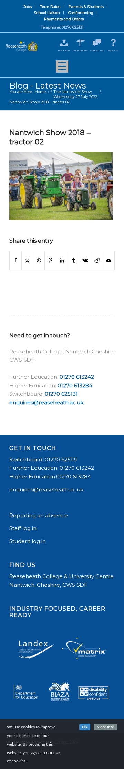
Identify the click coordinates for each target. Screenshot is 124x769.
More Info (105, 727)
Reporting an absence (39, 515)
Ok (84, 727)
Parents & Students (86, 6)
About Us (113, 50)
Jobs (28, 6)
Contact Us (96, 50)
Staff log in (23, 528)
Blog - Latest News (47, 86)
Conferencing (80, 12)
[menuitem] (27, 6)
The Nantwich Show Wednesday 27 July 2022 (75, 94)
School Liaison (47, 12)
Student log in (28, 541)
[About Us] (113, 43)
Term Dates (50, 6)
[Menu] (62, 68)
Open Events (80, 50)
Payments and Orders (64, 19)
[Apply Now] (64, 43)
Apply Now (64, 50)
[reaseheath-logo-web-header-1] (22, 46)
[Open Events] (80, 43)
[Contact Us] (97, 43)
